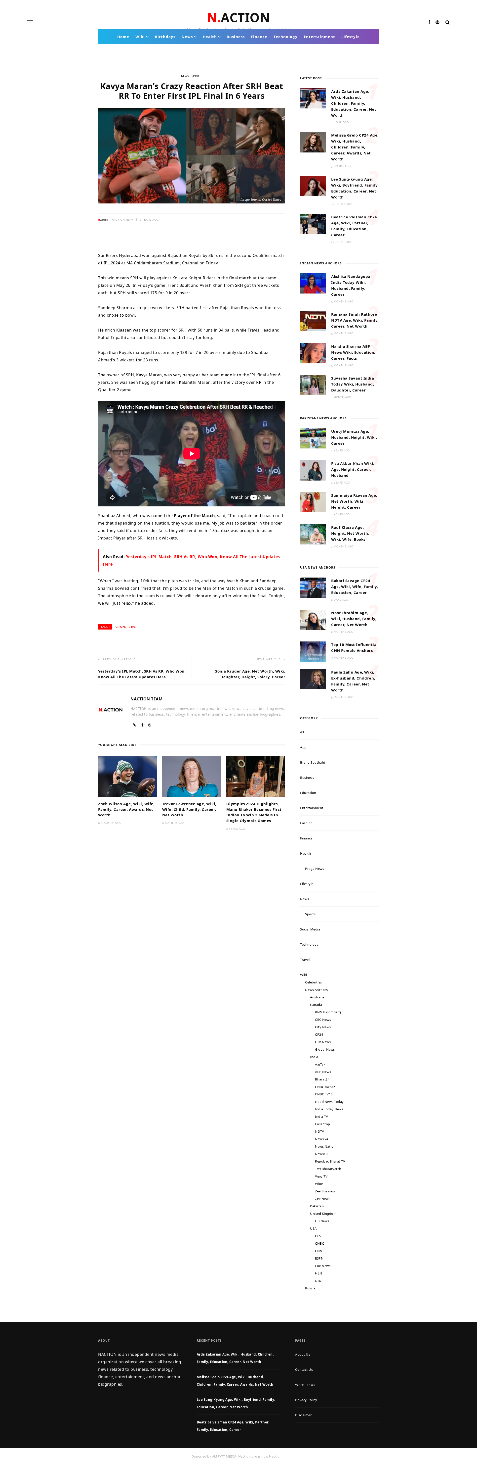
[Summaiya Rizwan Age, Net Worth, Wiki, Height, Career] (313, 502)
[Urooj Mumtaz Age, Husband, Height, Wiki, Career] (313, 438)
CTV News (323, 1042)
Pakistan (317, 1206)
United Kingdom (323, 1213)
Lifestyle (350, 36)
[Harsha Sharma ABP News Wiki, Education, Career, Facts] (313, 352)
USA (313, 1228)
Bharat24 (322, 1079)
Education (308, 792)
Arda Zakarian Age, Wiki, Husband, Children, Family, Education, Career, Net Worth (353, 103)
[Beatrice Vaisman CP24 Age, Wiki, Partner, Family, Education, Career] (313, 223)
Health (210, 36)
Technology (286, 36)
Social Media (310, 929)
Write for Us (305, 1384)
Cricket (122, 627)
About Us (302, 1354)
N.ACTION (238, 17)
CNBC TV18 (324, 1094)
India (314, 1057)
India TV (321, 1116)
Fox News (322, 1266)
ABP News (323, 1072)
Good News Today (329, 1101)
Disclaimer (303, 1415)
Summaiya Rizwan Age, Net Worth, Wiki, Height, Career (354, 501)
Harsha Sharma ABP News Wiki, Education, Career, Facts (353, 352)
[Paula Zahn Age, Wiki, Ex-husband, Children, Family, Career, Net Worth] (313, 679)
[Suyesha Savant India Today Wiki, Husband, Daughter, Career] (313, 385)
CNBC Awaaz (325, 1086)
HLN (318, 1273)
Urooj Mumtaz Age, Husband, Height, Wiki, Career (354, 437)
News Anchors (316, 989)
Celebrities (313, 982)
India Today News (329, 1109)
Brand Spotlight (312, 762)
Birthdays (165, 36)
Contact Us (304, 1369)
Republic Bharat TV (330, 1161)
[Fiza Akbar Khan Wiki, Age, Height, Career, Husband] (313, 470)
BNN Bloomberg (328, 1012)
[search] (447, 22)
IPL (133, 627)
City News (323, 1027)
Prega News (314, 868)
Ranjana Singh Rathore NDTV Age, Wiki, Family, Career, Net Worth (355, 320)
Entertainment (319, 36)
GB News (322, 1221)
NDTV (319, 1131)
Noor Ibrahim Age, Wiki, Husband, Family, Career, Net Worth (353, 618)
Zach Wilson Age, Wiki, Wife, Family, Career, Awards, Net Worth (126, 809)
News (187, 36)
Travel (305, 959)
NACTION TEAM (123, 219)
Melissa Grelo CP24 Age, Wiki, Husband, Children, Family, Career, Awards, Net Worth (355, 147)
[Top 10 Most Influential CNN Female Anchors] (313, 651)
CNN (318, 1251)
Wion (319, 1183)
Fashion (306, 823)
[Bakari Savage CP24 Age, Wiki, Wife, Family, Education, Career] (313, 587)
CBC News (323, 1019)
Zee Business (325, 1191)
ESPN (319, 1258)
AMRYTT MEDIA (224, 1456)
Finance (259, 36)
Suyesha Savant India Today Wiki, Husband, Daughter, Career (352, 384)
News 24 (321, 1139)
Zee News (322, 1198)
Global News (325, 1049)
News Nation (325, 1146)
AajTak (320, 1064)
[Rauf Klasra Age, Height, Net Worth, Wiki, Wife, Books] (313, 534)
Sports (197, 76)
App (303, 747)
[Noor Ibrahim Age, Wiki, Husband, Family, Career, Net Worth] (313, 619)
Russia (310, 1288)
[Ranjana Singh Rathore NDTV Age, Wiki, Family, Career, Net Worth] (313, 321)
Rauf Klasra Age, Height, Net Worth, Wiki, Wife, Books (350, 533)
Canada (316, 1004)
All (302, 732)
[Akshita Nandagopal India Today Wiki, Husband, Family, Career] (313, 283)
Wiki (140, 36)
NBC (318, 1280)
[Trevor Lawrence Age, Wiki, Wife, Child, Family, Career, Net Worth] (191, 776)
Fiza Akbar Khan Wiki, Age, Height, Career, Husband (352, 469)
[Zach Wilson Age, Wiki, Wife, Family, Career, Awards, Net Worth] (127, 776)
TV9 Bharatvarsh (328, 1169)
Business (236, 36)
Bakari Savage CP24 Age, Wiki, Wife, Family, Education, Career (354, 586)
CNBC (319, 1243)
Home (123, 36)
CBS (318, 1236)
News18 (321, 1154)
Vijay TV (321, 1176)
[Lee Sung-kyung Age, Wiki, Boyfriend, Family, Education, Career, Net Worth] (313, 186)
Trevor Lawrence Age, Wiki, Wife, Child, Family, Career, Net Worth (189, 809)
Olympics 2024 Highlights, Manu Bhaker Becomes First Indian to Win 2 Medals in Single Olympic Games (254, 812)
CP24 (319, 1034)
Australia (317, 997)
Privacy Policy (306, 1400)
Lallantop (322, 1124)
